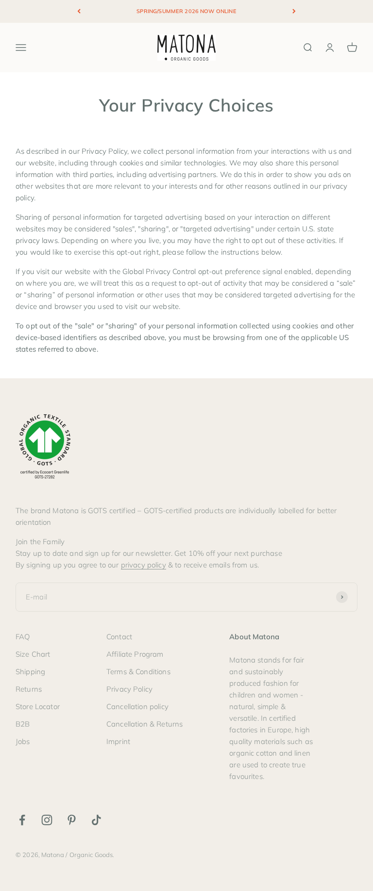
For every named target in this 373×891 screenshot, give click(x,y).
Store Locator (38, 706)
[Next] (294, 11)
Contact (119, 636)
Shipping (30, 671)
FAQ (23, 636)
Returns (29, 689)
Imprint (118, 741)
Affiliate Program (135, 654)
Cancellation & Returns (144, 724)
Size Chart (33, 654)
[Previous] (79, 11)
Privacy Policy (129, 689)
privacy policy (143, 564)
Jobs (23, 741)
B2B (23, 724)
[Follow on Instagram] (46, 819)
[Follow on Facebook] (22, 819)
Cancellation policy (137, 706)
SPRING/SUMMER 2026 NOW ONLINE (186, 11)
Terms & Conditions (138, 671)
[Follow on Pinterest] (71, 819)
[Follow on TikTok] (96, 819)
